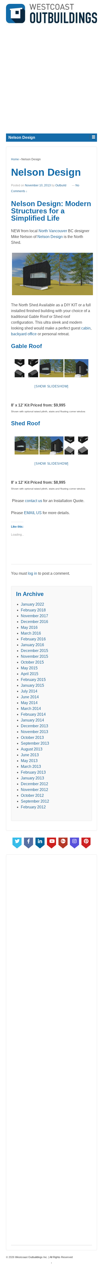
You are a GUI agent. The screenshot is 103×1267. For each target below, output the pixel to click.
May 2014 (29, 703)
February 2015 (33, 680)
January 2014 (32, 720)
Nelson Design (50, 237)
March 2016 (31, 633)
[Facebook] (28, 841)
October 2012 (32, 795)
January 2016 (32, 645)
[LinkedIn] (40, 841)
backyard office (24, 334)
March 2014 (31, 709)
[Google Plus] (63, 841)
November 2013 (34, 732)
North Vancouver (53, 231)
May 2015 (29, 668)
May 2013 (29, 761)
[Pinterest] (86, 841)
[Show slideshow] (51, 386)
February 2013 (33, 772)
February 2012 (33, 807)
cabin (86, 328)
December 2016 (34, 622)
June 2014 (30, 697)
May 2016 (29, 627)
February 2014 (33, 714)
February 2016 (33, 639)
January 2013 (32, 778)
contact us (33, 501)
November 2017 (34, 616)
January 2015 (32, 685)
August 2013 (31, 749)
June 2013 (30, 755)
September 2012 (35, 801)
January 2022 (32, 604)
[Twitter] (17, 841)
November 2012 (34, 790)
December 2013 (34, 726)
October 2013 (32, 737)
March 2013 (31, 766)
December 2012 (34, 784)
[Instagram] (74, 841)
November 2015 (34, 656)
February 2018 (33, 610)
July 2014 (29, 691)
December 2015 (34, 651)
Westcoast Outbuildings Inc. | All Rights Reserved (43, 1257)
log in (32, 573)
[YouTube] (51, 841)
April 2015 (29, 674)
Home (15, 159)
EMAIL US (33, 513)
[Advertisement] (51, 77)
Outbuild (60, 185)
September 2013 (35, 743)
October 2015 (32, 662)
